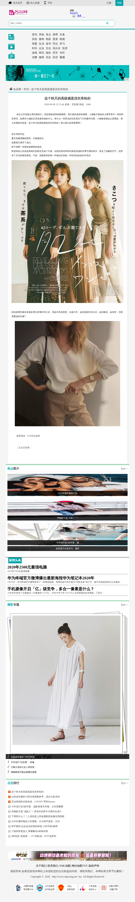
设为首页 (17, 3)
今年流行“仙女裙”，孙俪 (20, 762)
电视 (62, 39)
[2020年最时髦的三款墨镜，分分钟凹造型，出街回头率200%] (67, 485)
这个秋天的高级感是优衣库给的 (26, 792)
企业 (41, 48)
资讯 (34, 34)
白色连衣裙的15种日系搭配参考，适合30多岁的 (34, 796)
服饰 (41, 39)
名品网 (17, 89)
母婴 (34, 43)
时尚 (34, 48)
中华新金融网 (33, 436)
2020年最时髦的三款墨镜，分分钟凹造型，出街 (34, 821)
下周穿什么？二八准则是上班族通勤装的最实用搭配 (36, 816)
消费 (34, 57)
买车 (55, 52)
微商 (41, 57)
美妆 (41, 34)
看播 (62, 57)
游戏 (34, 52)
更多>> (124, 469)
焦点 (48, 34)
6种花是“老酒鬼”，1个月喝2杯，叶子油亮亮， (33, 836)
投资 (65, 48)
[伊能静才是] (67, 509)
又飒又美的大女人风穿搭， (22, 767)
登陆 (119, 3)
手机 (50, 3)
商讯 (41, 52)
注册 (109, 3)
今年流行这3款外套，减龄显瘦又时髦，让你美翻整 (36, 806)
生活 (41, 43)
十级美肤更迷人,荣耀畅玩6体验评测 (28, 831)
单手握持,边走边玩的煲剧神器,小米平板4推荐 (33, 826)
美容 (34, 39)
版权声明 (94, 865)
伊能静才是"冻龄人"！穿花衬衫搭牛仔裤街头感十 (35, 811)
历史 (48, 57)
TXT (84, 865)
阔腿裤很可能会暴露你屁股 (22, 772)
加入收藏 (35, 3)
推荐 (55, 34)
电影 (48, 39)
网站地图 (77, 865)
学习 (62, 43)
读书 (48, 43)
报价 (48, 52)
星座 (55, 39)
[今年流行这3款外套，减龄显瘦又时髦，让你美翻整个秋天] (67, 534)
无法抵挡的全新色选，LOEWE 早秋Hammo (32, 801)
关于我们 (41, 865)
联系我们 (53, 865)
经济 (55, 57)
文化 (48, 48)
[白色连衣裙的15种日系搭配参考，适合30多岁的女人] (67, 684)
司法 (55, 43)
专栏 (62, 52)
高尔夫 (57, 48)
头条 (62, 34)
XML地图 (64, 865)
